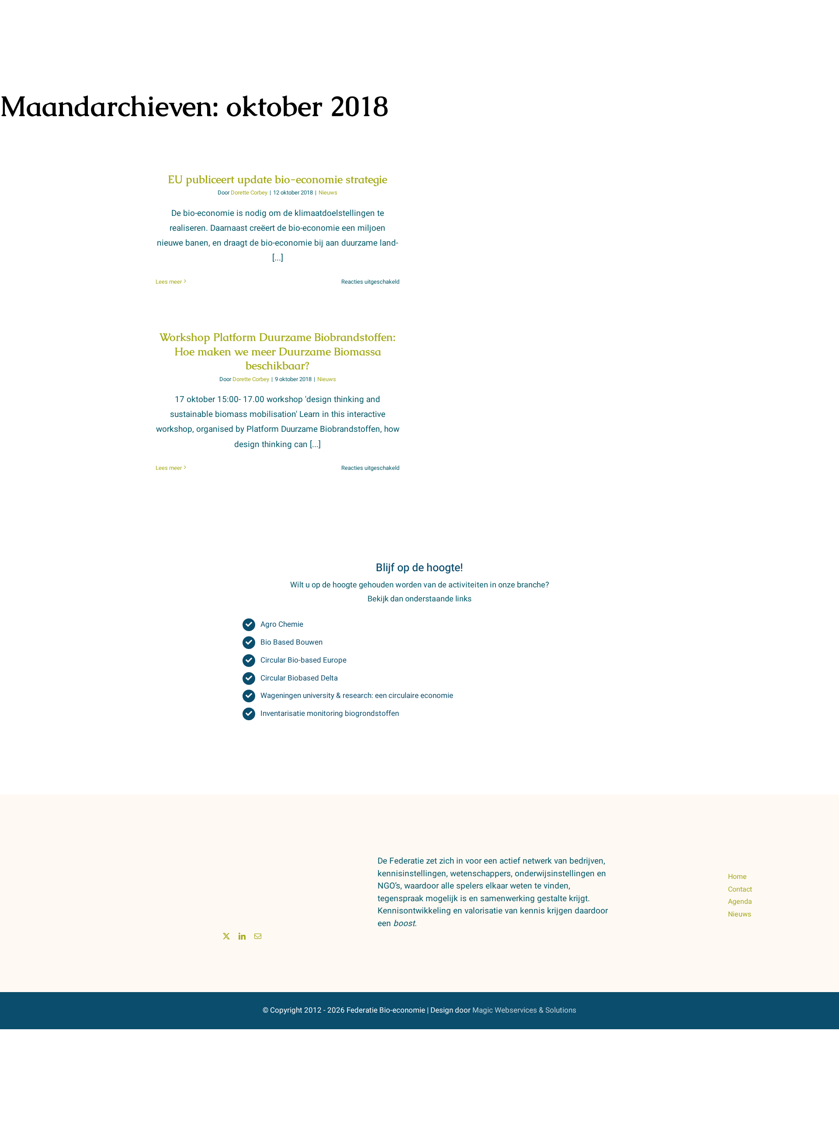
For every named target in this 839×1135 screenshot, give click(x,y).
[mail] (257, 936)
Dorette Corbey (249, 192)
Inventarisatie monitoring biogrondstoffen (329, 713)
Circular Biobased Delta (299, 678)
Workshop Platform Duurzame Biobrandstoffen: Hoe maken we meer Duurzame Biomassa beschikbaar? (277, 351)
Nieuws (328, 192)
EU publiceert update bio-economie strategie (277, 179)
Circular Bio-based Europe (303, 660)
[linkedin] (242, 936)
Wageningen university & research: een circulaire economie (356, 695)
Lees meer (169, 282)
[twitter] (226, 936)
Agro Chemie (281, 624)
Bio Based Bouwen (291, 642)
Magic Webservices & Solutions (524, 1010)
